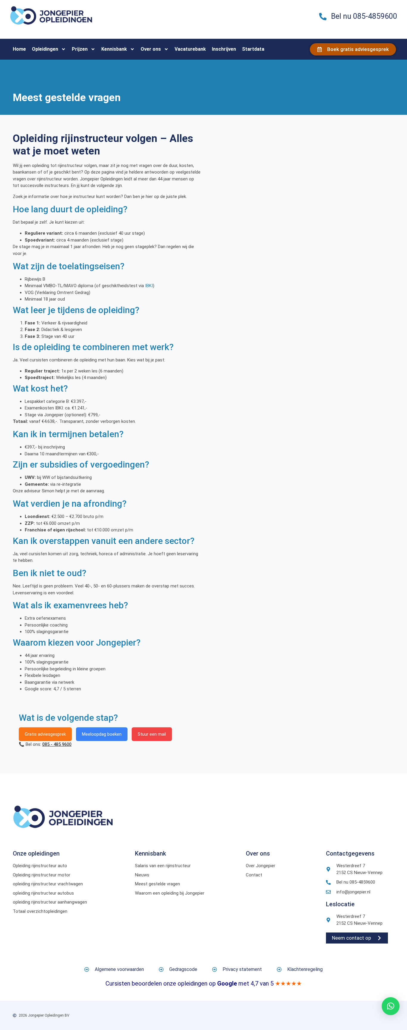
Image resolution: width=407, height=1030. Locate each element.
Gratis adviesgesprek (45, 734)
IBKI (149, 285)
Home (19, 49)
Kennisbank (114, 49)
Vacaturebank (190, 49)
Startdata (253, 49)
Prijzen (80, 49)
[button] (391, 1006)
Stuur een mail (152, 734)
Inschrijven (224, 49)
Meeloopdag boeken (102, 734)
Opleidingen (45, 49)
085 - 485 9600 (57, 744)
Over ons (151, 49)
